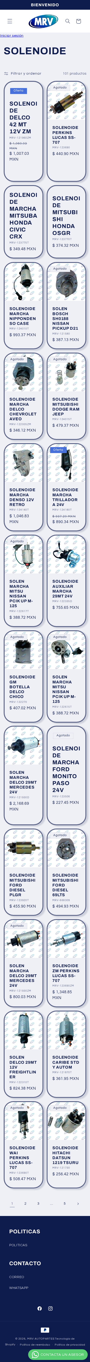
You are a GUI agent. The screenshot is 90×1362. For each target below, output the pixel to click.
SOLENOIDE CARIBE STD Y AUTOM (65, 1062)
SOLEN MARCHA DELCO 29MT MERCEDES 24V (23, 783)
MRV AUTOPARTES (40, 1339)
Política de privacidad (70, 1345)
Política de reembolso (35, 1345)
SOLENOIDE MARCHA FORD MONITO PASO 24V (66, 769)
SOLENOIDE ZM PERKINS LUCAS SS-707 (66, 973)
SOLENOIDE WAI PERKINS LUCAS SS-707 (22, 1158)
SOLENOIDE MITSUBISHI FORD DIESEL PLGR (22, 885)
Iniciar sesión (12, 35)
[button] (9, 21)
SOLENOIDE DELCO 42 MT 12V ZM (23, 117)
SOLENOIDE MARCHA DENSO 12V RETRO (22, 497)
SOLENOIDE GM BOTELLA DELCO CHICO (22, 687)
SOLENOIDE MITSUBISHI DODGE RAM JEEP (66, 406)
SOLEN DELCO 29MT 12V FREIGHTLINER (23, 1067)
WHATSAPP (18, 1288)
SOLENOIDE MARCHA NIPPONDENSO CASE (22, 316)
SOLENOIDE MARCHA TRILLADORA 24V (65, 497)
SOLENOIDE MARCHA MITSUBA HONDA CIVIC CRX (23, 216)
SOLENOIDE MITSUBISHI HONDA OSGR (66, 215)
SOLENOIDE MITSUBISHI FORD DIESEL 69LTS (65, 885)
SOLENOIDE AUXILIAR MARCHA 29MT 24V (65, 589)
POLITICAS (18, 1245)
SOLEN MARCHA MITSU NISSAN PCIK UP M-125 (21, 593)
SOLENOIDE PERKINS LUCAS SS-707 (65, 135)
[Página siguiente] (77, 1203)
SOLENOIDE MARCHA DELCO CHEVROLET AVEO (23, 409)
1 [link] (12, 1203)
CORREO (16, 1277)
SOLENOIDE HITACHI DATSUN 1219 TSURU (65, 1155)
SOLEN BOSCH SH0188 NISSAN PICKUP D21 (65, 319)
